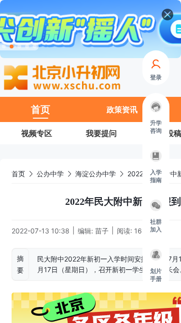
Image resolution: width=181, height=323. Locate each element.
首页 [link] (18, 173)
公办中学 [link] (50, 173)
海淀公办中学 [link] (95, 173)
